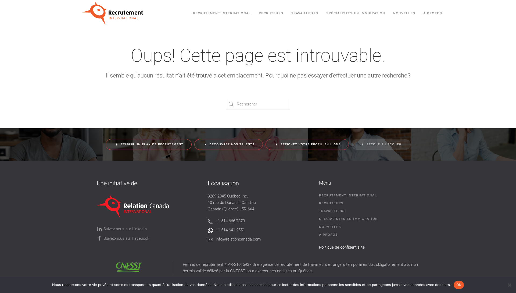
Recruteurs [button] (271, 13)
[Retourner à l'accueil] (115, 13)
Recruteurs (331, 203)
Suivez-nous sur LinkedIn (125, 229)
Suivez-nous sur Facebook (126, 238)
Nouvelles (404, 13)
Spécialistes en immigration (348, 219)
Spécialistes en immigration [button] (355, 13)
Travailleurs (304, 13)
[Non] (509, 285)
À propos (432, 13)
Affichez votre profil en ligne (311, 144)
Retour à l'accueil (384, 144)
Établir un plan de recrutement (152, 144)
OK (458, 285)
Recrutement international (222, 13)
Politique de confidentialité (342, 247)
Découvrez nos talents (232, 144)
